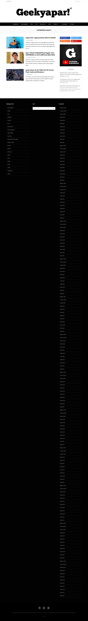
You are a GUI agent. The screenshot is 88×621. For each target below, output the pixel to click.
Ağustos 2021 (63, 296)
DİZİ (36, 24)
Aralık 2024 (62, 170)
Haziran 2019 (63, 378)
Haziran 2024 (63, 189)
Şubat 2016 (62, 504)
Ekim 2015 (62, 517)
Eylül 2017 (62, 444)
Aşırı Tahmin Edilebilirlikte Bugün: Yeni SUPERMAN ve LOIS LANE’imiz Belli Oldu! (40, 54)
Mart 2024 (62, 199)
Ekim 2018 (62, 403)
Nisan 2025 (62, 158)
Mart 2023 (62, 236)
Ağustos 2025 (63, 145)
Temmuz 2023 (63, 224)
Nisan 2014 (62, 573)
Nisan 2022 (62, 271)
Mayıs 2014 (62, 570)
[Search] (76, 1)
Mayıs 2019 (62, 381)
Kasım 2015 (62, 513)
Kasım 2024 (62, 174)
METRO (9, 148)
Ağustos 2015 (63, 523)
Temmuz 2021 (63, 299)
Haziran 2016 (63, 491)
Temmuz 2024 (63, 186)
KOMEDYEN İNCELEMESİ (12, 139)
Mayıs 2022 (62, 268)
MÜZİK (8, 155)
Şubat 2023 (62, 240)
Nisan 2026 (62, 120)
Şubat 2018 (62, 428)
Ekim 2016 (62, 479)
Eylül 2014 (62, 558)
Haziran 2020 (63, 340)
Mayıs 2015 (62, 532)
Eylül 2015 (62, 520)
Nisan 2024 (62, 196)
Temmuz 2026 (63, 111)
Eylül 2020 (62, 331)
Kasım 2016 (62, 476)
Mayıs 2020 (62, 343)
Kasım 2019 (62, 362)
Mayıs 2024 (62, 192)
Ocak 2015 (62, 545)
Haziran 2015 (63, 529)
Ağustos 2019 (63, 372)
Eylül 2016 (62, 482)
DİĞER (8, 111)
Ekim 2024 (62, 177)
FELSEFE (9, 120)
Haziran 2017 (63, 454)
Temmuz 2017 (63, 451)
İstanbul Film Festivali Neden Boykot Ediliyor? (69, 85)
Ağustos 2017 (63, 447)
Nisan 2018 (62, 422)
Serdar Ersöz (29, 74)
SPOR (8, 164)
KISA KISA (9, 136)
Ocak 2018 (62, 432)
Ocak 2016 (62, 507)
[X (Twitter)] (44, 608)
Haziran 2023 (63, 227)
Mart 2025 (62, 161)
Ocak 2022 (62, 281)
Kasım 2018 (62, 400)
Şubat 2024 (62, 202)
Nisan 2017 (62, 460)
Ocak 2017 (62, 469)
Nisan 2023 (62, 233)
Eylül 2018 (62, 406)
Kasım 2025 (62, 136)
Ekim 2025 (62, 139)
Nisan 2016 (62, 498)
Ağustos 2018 (63, 410)
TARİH (8, 167)
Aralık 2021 (62, 284)
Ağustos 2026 (63, 107)
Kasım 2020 (62, 325)
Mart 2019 (62, 388)
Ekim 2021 (62, 290)
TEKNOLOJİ (9, 170)
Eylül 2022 (62, 255)
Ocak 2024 (62, 205)
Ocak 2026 (62, 129)
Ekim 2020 (62, 328)
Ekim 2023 (62, 214)
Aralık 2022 (62, 246)
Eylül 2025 (62, 142)
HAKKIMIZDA (15, 24)
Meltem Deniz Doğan (31, 57)
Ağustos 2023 (63, 221)
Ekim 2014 (62, 554)
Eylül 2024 (62, 180)
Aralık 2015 (62, 510)
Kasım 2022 (62, 249)
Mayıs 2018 (62, 419)
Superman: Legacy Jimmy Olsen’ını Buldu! (41, 38)
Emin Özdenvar (30, 40)
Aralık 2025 (62, 133)
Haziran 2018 (63, 416)
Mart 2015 (62, 539)
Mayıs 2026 (62, 117)
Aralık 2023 (62, 208)
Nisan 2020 (62, 347)
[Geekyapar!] (44, 12)
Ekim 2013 (62, 592)
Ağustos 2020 (63, 334)
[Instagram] (48, 608)
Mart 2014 (62, 576)
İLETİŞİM (72, 24)
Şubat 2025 (62, 164)
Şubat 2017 (62, 466)
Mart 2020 (62, 350)
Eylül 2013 (62, 595)
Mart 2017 (62, 463)
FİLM (32, 24)
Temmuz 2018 (63, 413)
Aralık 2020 (62, 321)
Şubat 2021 (62, 315)
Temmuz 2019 (63, 375)
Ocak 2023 (62, 243)
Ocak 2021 (62, 318)
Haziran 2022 (63, 265)
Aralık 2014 (62, 548)
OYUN (49, 24)
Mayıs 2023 (62, 230)
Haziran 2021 (63, 303)
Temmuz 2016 (63, 488)
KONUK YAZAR (10, 142)
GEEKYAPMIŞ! (10, 133)
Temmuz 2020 (63, 337)
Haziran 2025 (63, 151)
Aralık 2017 (62, 435)
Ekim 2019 (62, 365)
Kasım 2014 (62, 551)
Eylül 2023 (62, 218)
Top (44, 616)
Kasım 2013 (62, 589)
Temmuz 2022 (63, 262)
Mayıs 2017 (62, 457)
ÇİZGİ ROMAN (10, 107)
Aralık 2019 (62, 359)
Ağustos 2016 (63, 485)
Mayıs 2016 (62, 495)
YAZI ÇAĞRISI (64, 24)
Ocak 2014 (62, 583)
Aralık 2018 (62, 397)
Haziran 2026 (63, 114)
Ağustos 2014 (63, 561)
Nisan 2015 (62, 535)
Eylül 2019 (62, 369)
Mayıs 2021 (62, 306)
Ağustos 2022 (63, 258)
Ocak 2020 (62, 356)
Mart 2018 (62, 425)
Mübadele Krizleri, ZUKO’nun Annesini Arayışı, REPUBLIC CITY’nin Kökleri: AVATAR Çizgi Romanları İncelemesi (70, 74)
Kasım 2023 (62, 211)
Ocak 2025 (62, 167)
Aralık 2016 (62, 473)
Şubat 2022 (62, 277)
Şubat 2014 (62, 580)
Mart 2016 (62, 501)
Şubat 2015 (62, 542)
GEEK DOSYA (42, 24)
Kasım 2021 (62, 287)
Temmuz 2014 (63, 564)
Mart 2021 (62, 312)
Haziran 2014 (63, 567)
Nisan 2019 (62, 384)
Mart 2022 (62, 274)
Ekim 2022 (62, 252)
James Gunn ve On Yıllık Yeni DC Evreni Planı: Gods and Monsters (40, 71)
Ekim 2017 (62, 441)
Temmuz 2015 (63, 526)
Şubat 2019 (62, 391)
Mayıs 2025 (62, 155)
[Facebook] (39, 608)
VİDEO (8, 174)
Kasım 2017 (62, 438)
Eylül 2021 (62, 293)
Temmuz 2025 (63, 148)
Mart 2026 (62, 123)
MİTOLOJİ (9, 151)
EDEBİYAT (56, 24)
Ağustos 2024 (63, 183)
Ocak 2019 (62, 394)
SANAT (8, 161)
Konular (9, 145)
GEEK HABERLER (24, 24)
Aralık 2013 (62, 586)
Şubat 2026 (62, 126)
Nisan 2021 (62, 309)
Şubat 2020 (62, 353)
